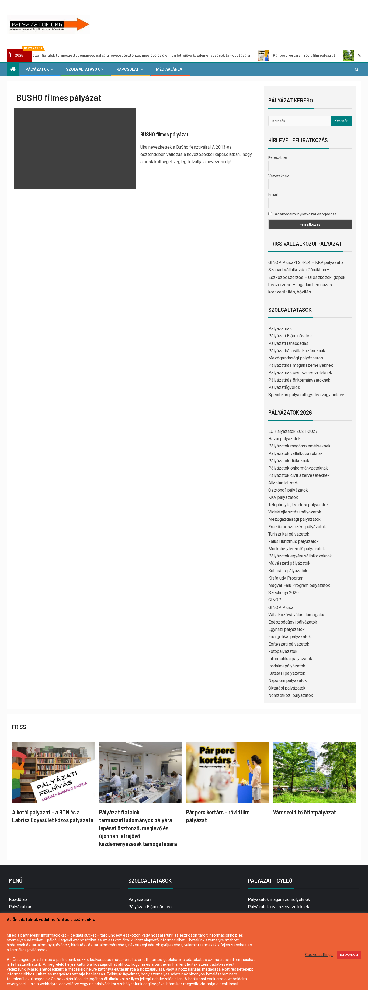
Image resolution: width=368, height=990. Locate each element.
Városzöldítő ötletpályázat (304, 812)
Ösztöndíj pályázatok (288, 490)
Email (273, 194)
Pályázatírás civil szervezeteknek (300, 372)
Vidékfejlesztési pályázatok (294, 512)
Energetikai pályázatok (289, 636)
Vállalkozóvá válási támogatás (296, 614)
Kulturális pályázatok (287, 570)
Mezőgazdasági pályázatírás (295, 358)
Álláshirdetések (283, 482)
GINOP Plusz (280, 607)
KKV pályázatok (283, 497)
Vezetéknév (278, 176)
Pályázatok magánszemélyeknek (299, 445)
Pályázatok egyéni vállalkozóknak (300, 556)
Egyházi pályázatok (286, 629)
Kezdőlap (18, 899)
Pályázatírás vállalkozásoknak (296, 350)
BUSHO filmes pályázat (164, 134)
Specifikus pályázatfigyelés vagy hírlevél (306, 394)
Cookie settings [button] (319, 954)
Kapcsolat (128, 69)
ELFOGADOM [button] (349, 955)
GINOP (274, 599)
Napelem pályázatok (287, 680)
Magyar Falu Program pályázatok (299, 585)
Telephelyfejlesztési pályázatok (298, 504)
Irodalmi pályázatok (286, 666)
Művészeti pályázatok (289, 563)
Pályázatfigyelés (284, 387)
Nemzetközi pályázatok (290, 695)
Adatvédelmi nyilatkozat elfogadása (305, 214)
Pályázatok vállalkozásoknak (295, 453)
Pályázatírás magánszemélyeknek (300, 365)
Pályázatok (37, 69)
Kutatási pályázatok (286, 673)
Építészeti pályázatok (288, 644)
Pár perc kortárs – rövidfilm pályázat (278, 55)
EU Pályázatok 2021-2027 (293, 431)
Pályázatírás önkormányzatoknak (299, 380)
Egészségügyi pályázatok (292, 622)
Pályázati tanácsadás (288, 343)
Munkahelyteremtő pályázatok (296, 548)
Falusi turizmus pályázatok (293, 541)
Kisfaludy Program (285, 578)
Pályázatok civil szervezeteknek (299, 475)
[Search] (356, 69)
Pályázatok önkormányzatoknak (298, 468)
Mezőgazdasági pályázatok (294, 519)
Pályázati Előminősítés (290, 335)
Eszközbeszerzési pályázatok (297, 526)
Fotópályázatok (282, 651)
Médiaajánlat (170, 69)
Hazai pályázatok (284, 438)
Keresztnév (278, 157)
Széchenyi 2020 (283, 592)
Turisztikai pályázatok (288, 534)
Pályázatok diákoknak (288, 460)
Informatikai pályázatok (290, 658)
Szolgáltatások (83, 69)
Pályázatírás (280, 328)
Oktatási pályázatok (286, 688)
